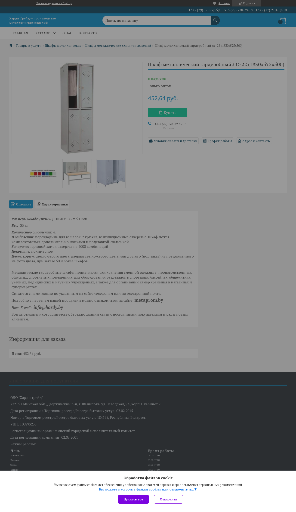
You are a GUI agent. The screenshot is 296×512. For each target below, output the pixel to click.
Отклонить (168, 499)
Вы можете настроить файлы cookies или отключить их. (146, 489)
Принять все (133, 499)
